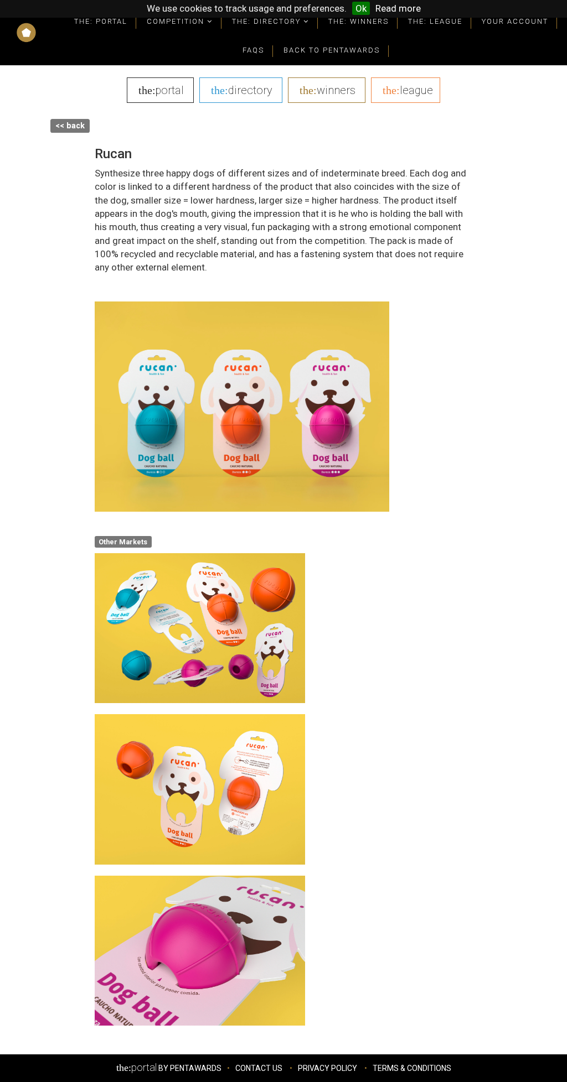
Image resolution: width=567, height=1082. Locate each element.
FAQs (253, 50)
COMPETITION (177, 21)
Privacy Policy (327, 1068)
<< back (70, 126)
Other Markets (123, 541)
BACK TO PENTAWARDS (332, 50)
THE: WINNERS (358, 21)
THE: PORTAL (100, 21)
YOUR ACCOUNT (515, 21)
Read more (398, 8)
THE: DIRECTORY (267, 21)
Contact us (258, 1068)
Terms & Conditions (412, 1068)
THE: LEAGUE (435, 21)
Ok (361, 8)
